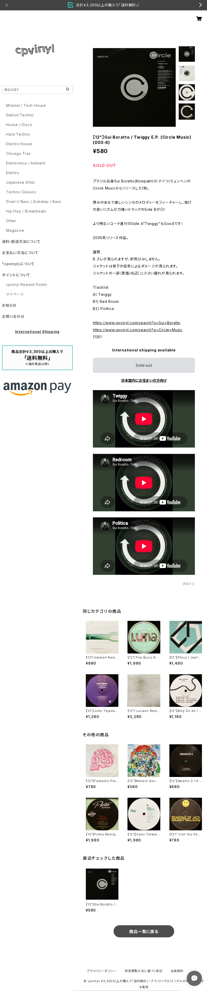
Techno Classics (21, 192)
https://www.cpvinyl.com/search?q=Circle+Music (138, 330)
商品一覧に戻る (144, 931)
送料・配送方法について (21, 241)
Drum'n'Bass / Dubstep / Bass (33, 201)
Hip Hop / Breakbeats (26, 211)
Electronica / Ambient (25, 163)
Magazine (15, 230)
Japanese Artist (20, 182)
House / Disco (19, 124)
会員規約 (177, 971)
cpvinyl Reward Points (26, 284)
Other (11, 221)
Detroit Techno (20, 115)
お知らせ (9, 305)
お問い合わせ (13, 316)
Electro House (19, 144)
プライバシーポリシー (102, 971)
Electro (12, 173)
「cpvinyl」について (18, 264)
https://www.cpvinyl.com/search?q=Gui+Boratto (136, 323)
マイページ (15, 294)
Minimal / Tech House (26, 105)
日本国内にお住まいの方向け (144, 380)
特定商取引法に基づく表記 (144, 971)
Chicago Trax (18, 153)
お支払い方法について (20, 252)
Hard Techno (18, 134)
